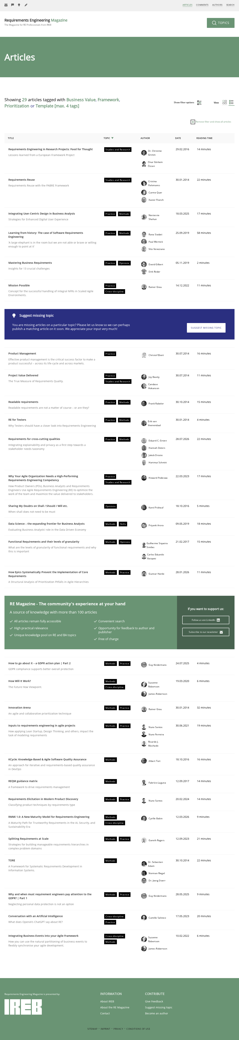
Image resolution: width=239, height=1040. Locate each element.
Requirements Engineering (35, 22)
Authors (217, 4)
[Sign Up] (5, 5)
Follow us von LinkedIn (204, 620)
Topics (223, 23)
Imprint (105, 1028)
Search (230, 4)
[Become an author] (26, 5)
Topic (107, 138)
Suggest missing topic (206, 327)
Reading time (204, 138)
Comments (202, 4)
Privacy (118, 1028)
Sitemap (92, 1028)
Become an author (156, 1013)
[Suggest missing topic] (19, 5)
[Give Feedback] (12, 5)
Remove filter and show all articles (213, 121)
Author (145, 138)
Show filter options (184, 102)
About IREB (107, 1001)
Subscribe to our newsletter (203, 632)
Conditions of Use (138, 1028)
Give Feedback (154, 1001)
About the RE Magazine (114, 1007)
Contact (105, 1013)
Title (11, 138)
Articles (187, 4)
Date (178, 138)
